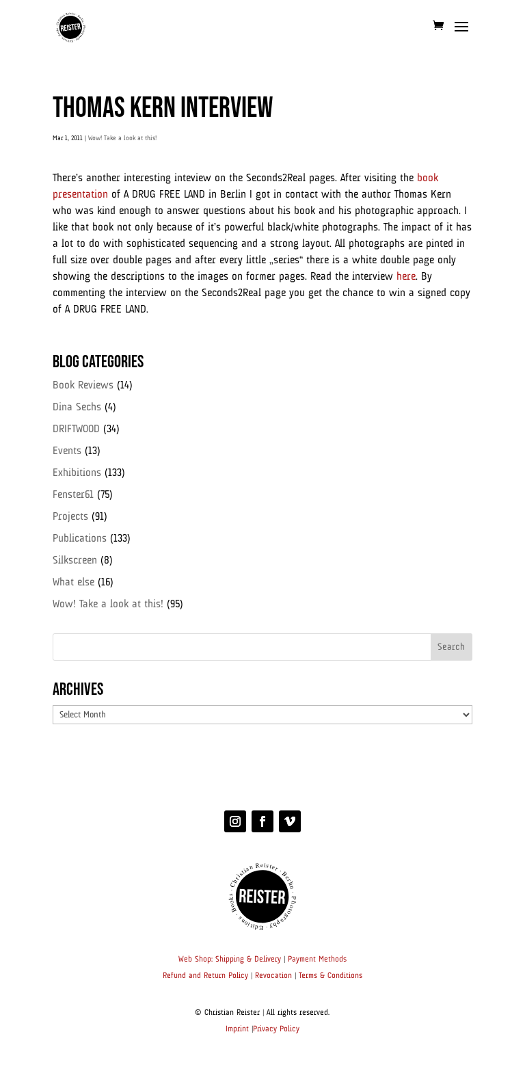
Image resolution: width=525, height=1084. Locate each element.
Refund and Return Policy (205, 976)
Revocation (273, 976)
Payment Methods (317, 959)
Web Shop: (195, 959)
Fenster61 (73, 495)
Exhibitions (77, 473)
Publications (80, 538)
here (406, 277)
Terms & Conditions (330, 976)
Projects (70, 517)
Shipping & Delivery (248, 959)
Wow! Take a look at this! (122, 138)
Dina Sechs (77, 407)
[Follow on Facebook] (262, 821)
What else (73, 582)
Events (67, 451)
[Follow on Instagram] (235, 821)
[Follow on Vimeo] (290, 821)
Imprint (237, 1029)
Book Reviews (83, 385)
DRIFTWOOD (76, 429)
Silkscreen (75, 560)
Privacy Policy (276, 1029)
